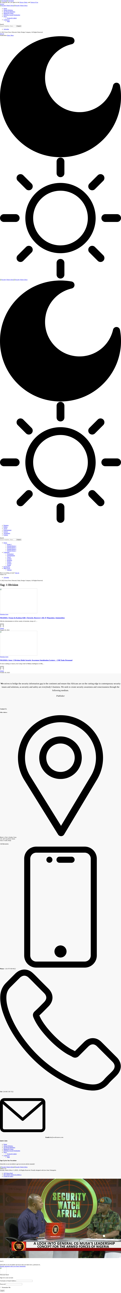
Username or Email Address (8, 1281)
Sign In (17, 573)
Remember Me (6, 1287)
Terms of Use (34, 2)
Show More (10, 35)
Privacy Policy (24, 2)
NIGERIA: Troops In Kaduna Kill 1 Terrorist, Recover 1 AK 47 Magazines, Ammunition (32, 618)
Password (2, 1284)
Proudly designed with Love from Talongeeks (13, 1266)
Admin (2, 628)
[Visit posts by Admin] (2, 627)
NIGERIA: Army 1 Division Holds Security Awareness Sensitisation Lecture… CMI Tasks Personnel (36, 660)
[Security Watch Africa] (13, 5)
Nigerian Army (4, 614)
